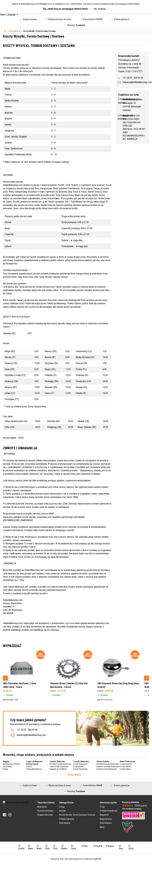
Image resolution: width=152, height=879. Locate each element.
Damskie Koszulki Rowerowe (107, 764)
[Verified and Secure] (127, 826)
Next (146, 678)
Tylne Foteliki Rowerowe (59, 766)
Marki (102, 827)
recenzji (140, 805)
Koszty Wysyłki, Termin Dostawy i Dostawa (77, 815)
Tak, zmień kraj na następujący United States (65, 8)
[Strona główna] (4, 31)
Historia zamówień (45, 811)
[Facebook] (4, 815)
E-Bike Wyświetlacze (34, 769)
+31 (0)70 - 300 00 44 (133, 77)
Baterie (29, 766)
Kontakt (62, 811)
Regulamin (104, 815)
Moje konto (42, 807)
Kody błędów (64, 823)
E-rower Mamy (125, 769)
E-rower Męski (125, 766)
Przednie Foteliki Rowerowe (60, 764)
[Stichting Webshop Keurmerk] (133, 815)
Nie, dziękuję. (100, 8)
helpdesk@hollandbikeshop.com (137, 82)
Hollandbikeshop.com (77, 859)
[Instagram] (9, 815)
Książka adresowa (45, 815)
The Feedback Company (131, 809)
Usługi (62, 807)
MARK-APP (97, 859)
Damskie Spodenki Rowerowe (107, 766)
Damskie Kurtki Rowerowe (106, 769)
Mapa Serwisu (106, 819)
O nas (102, 807)
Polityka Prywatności (108, 811)
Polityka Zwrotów (66, 819)
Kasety (5, 769)
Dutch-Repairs (106, 823)
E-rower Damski (126, 764)
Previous (5, 678)
